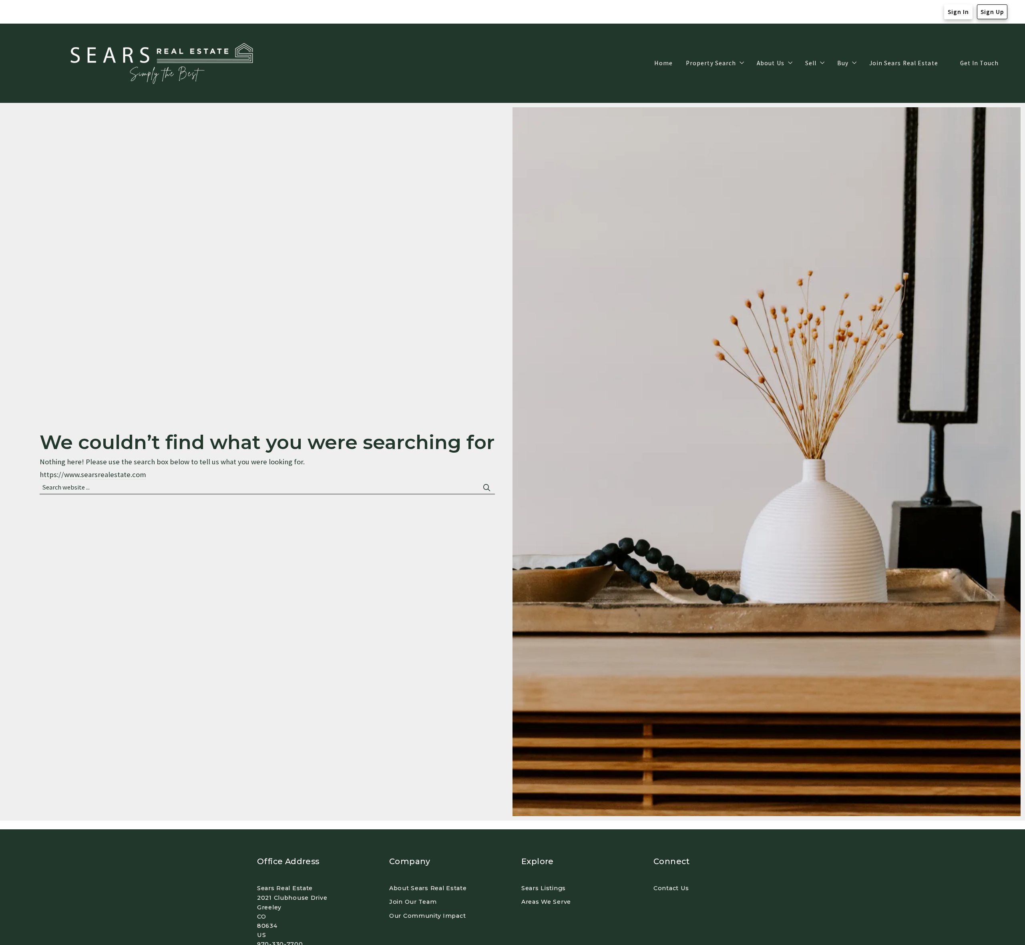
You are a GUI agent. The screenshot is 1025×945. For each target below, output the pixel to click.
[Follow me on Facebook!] (23, 12)
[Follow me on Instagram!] (39, 12)
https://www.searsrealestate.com (93, 474)
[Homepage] (164, 63)
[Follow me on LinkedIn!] (55, 12)
